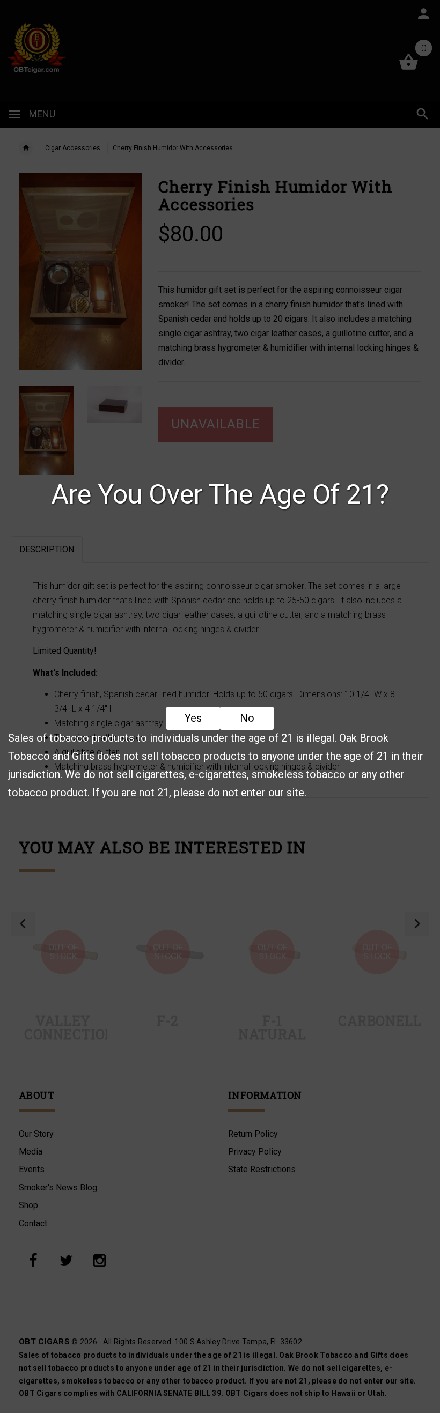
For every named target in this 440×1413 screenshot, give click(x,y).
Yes (193, 718)
